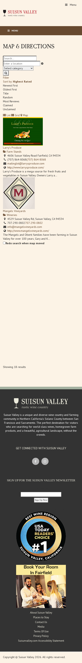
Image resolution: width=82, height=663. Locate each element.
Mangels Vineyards (14, 211)
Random (8, 97)
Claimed (8, 105)
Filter (6, 77)
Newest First (10, 85)
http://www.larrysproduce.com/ (25, 167)
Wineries (11, 215)
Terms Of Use (41, 631)
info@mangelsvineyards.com (24, 227)
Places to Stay (41, 617)
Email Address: (41, 488)
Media (41, 626)
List (8, 115)
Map (25, 115)
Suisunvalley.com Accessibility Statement (41, 640)
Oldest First (10, 89)
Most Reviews (11, 101)
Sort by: (17, 81)
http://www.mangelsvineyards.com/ (28, 231)
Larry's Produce (12, 147)
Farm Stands (13, 151)
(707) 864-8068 (36, 159)
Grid (17, 115)
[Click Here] (41, 586)
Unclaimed (9, 109)
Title (6, 93)
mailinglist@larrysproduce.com (25, 163)
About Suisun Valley (41, 612)
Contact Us (41, 622)
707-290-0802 (34, 223)
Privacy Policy (41, 636)
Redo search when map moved (25, 243)
